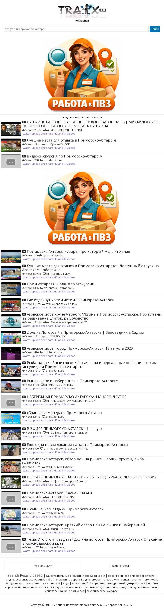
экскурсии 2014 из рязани (88, 583)
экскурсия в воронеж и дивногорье (78, 579)
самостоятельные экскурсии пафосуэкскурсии (75, 576)
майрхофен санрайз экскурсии (64, 591)
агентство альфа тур (55, 583)
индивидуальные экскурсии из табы (29, 579)
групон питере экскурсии (103, 591)
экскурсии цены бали (143, 587)
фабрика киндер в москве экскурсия (131, 576)
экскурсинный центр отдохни (126, 583)
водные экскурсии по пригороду (106, 587)
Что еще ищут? (42, 566)
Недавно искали (120, 566)
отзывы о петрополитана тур (123, 579)
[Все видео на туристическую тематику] (82, 9)
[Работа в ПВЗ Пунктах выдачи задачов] (82, 74)
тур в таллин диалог (69, 587)
